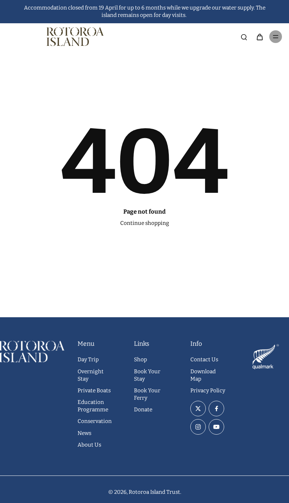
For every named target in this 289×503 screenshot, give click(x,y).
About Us (89, 445)
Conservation (95, 421)
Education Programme (93, 406)
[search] (244, 37)
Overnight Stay (91, 375)
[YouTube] (216, 427)
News (84, 433)
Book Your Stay (147, 375)
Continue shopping (144, 223)
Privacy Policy (207, 390)
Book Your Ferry (147, 394)
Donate (143, 409)
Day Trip (88, 359)
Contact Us (204, 359)
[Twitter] (198, 408)
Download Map (203, 375)
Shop (140, 359)
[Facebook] (216, 408)
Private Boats (94, 390)
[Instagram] (198, 427)
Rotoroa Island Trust (154, 492)
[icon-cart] (259, 37)
